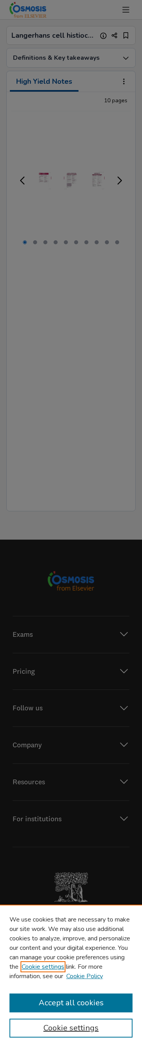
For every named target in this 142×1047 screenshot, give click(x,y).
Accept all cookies (71, 1002)
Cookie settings (43, 966)
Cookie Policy (84, 976)
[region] (71, 976)
